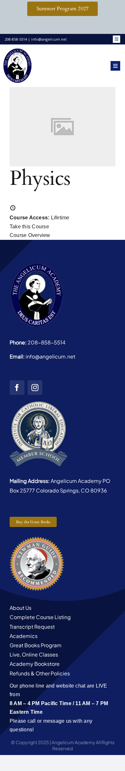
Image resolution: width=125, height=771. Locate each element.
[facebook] (17, 387)
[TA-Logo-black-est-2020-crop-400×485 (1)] (18, 50)
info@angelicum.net (50, 356)
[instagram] (35, 387)
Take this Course (29, 226)
